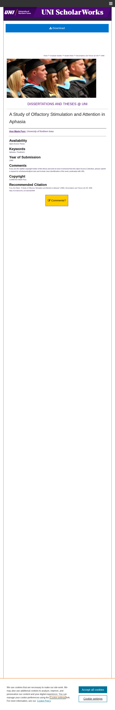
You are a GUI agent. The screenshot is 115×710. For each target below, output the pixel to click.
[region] (57, 694)
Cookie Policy (44, 701)
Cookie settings (57, 697)
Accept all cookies (93, 689)
